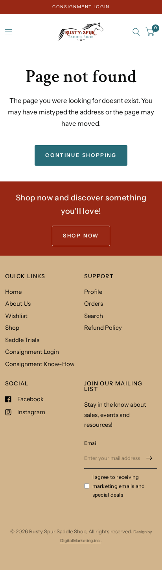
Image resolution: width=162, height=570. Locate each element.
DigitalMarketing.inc (80, 540)
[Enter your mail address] (149, 458)
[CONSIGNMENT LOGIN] (81, 7)
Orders (93, 303)
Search (93, 316)
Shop (12, 327)
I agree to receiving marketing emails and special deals (118, 486)
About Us (18, 303)
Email (91, 443)
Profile (93, 291)
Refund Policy (103, 327)
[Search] (136, 32)
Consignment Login (32, 351)
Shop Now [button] (81, 235)
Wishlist (16, 316)
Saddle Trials (22, 340)
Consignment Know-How (40, 364)
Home (13, 291)
